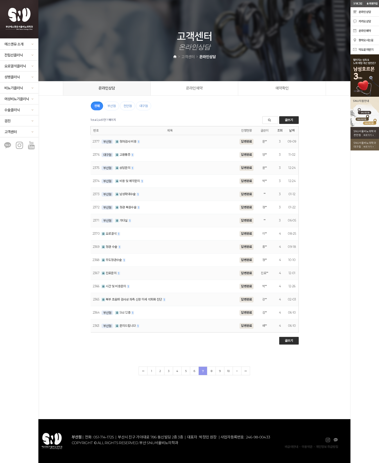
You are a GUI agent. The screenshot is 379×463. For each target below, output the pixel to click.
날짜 (292, 130)
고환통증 (125, 155)
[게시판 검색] (270, 120)
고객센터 (10, 132)
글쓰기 (289, 120)
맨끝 (245, 370)
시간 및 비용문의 (116, 286)
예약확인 (282, 88)
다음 (237, 370)
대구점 (143, 106)
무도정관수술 (114, 260)
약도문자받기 (365, 49)
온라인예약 (194, 88)
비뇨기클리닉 (13, 88)
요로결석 (111, 234)
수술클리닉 (12, 110)
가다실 (123, 220)
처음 (143, 370)
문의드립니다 (127, 326)
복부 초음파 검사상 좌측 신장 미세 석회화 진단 (134, 299)
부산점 (111, 106)
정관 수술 (111, 247)
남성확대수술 (127, 194)
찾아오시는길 (365, 40)
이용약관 (307, 447)
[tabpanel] (354, 75)
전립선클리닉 (13, 55)
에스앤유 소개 (13, 44)
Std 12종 (125, 313)
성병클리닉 (12, 77)
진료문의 (111, 273)
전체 (97, 106)
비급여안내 (291, 447)
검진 (7, 121)
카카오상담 (364, 21)
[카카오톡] (7, 146)
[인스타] (19, 146)
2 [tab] (358, 91)
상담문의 (125, 168)
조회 (280, 130)
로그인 (359, 3)
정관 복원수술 (128, 207)
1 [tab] (355, 91)
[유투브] (31, 146)
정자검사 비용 (128, 141)
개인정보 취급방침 (327, 447)
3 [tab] (361, 91)
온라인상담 (106, 88)
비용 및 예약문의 (129, 181)
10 (228, 371)
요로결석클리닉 (15, 66)
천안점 (127, 106)
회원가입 (373, 3)
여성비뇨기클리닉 (16, 99)
